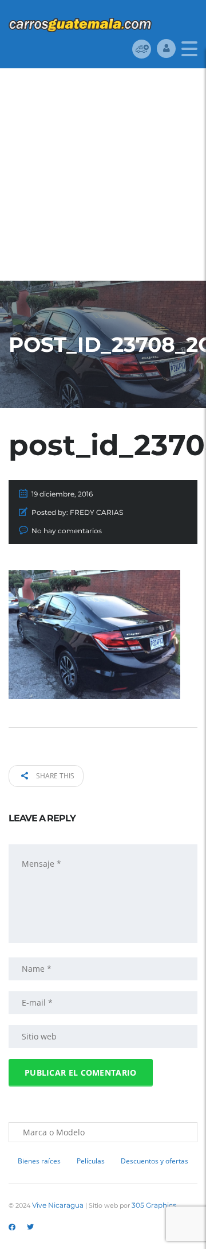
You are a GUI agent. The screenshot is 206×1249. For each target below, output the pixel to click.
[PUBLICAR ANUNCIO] (141, 48)
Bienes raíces (39, 1161)
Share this (54, 776)
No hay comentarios (66, 530)
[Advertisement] (103, 177)
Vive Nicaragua (58, 1205)
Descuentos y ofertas (154, 1161)
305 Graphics (154, 1205)
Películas (91, 1161)
